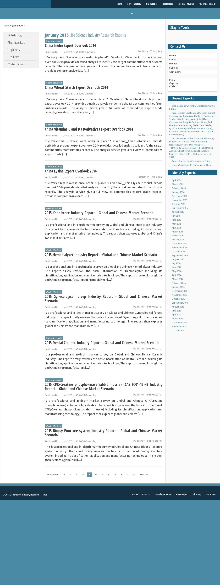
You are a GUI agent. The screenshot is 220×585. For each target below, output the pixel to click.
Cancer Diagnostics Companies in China (191, 161)
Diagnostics (151, 3)
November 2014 (180, 247)
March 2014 (177, 279)
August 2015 (178, 212)
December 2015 (179, 196)
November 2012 (179, 326)
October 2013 (178, 299)
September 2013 (180, 303)
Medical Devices (186, 3)
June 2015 (176, 220)
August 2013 (178, 306)
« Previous (53, 474)
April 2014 (177, 275)
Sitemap (197, 494)
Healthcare (167, 3)
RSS (45, 494)
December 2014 (179, 243)
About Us (145, 494)
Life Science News (162, 494)
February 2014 (179, 283)
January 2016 (178, 192)
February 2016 (179, 188)
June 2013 (176, 310)
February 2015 (179, 235)
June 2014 (176, 267)
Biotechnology (134, 3)
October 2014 (178, 251)
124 (133, 474)
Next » (144, 474)
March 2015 (177, 231)
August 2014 (178, 259)
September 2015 (180, 208)
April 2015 (176, 227)
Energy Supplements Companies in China (191, 165)
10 (122, 474)
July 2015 (176, 216)
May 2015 (176, 223)
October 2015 (178, 204)
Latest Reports (182, 494)
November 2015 (179, 200)
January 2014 (178, 287)
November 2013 (179, 295)
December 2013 (179, 291)
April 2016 (177, 180)
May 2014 (177, 271)
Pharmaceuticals (207, 3)
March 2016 (177, 184)
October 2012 (178, 330)
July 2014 (176, 263)
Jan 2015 (67, 52)
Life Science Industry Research (25, 494)
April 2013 (176, 314)
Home (119, 3)
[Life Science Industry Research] (25, 4)
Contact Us (210, 494)
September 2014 (180, 255)
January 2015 (178, 239)
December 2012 (179, 322)
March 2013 (177, 318)
